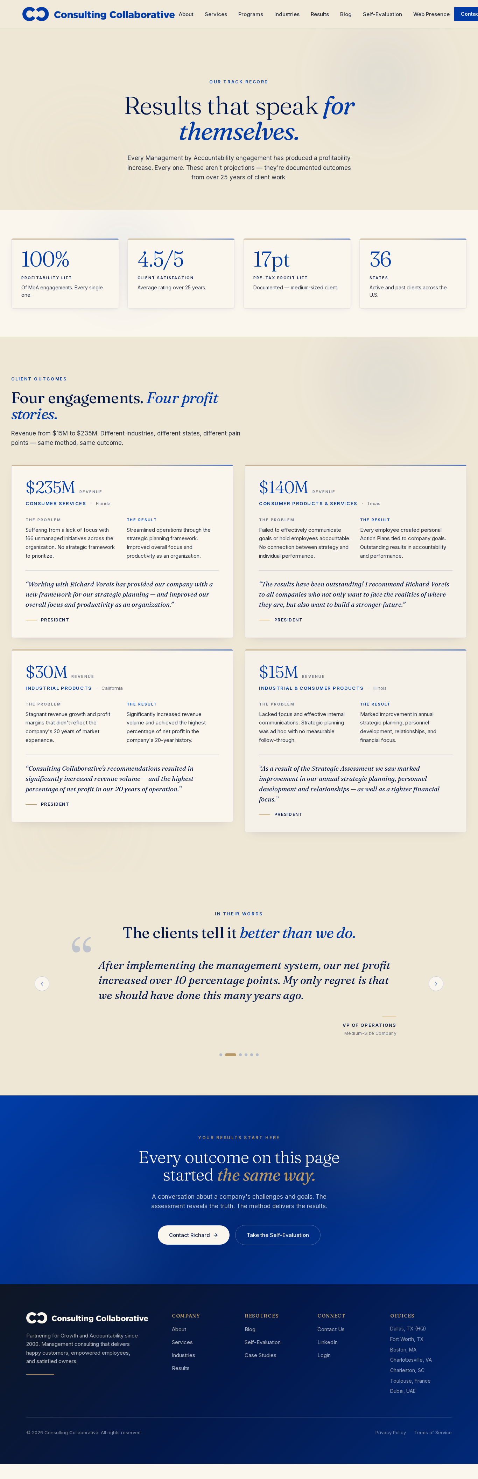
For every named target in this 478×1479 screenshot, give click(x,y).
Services (216, 14)
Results (320, 14)
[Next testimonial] (436, 983)
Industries (287, 14)
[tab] (220, 1054)
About (186, 14)
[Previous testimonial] (42, 983)
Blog (346, 14)
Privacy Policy (390, 1432)
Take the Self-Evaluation (278, 1235)
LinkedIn (327, 1342)
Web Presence (431, 14)
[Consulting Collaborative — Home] (98, 14)
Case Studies (260, 1355)
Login (324, 1355)
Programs (250, 14)
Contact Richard (189, 1235)
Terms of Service (433, 1432)
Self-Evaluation (382, 14)
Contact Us (331, 1329)
